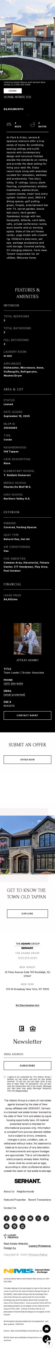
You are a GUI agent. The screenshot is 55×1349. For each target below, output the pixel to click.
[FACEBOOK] (7, 1218)
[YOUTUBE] (30, 1218)
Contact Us (10, 1207)
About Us (9, 1191)
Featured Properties (15, 1199)
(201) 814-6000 (27, 958)
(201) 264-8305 (13, 683)
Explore (27, 913)
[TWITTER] (38, 1218)
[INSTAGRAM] (14, 1218)
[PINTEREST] (7, 1226)
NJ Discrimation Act (27, 1005)
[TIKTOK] (46, 1218)
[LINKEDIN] (22, 1218)
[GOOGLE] (14, 1226)
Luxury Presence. (40, 1246)
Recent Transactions (39, 1199)
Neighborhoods (25, 1191)
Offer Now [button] (27, 759)
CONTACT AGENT (27, 715)
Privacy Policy (22, 1091)
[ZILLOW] (22, 1226)
